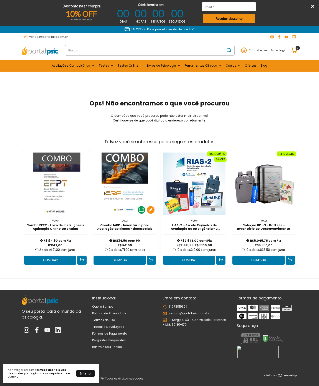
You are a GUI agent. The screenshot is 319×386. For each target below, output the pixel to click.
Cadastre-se (257, 50)
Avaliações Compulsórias (71, 65)
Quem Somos (102, 306)
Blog (264, 65)
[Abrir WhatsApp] (308, 375)
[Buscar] (228, 50)
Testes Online (128, 65)
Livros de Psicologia (161, 65)
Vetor (55, 220)
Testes (104, 65)
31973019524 (178, 306)
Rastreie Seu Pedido (107, 347)
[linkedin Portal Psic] (293, 37)
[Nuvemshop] (280, 376)
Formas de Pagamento (109, 333)
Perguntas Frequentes (109, 340)
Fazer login (278, 50)
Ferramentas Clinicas (201, 65)
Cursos (231, 65)
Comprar (50, 260)
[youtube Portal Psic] (286, 37)
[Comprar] (82, 260)
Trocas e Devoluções (108, 327)
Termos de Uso (103, 320)
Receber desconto (229, 18)
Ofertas (251, 65)
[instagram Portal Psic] (272, 37)
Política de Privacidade (109, 313)
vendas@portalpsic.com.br (48, 37)
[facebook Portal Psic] (279, 37)
